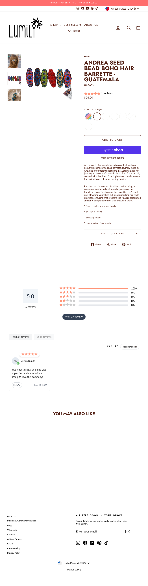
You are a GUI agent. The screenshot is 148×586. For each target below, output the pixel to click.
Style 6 (88, 126)
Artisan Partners (14, 539)
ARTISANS (74, 30)
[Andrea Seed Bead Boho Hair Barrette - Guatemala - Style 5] (34, 470)
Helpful (16, 385)
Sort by (113, 345)
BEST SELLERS (73, 24)
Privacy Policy (13, 552)
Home (87, 56)
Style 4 (123, 116)
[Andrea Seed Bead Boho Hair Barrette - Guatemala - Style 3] (25, 470)
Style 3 (114, 116)
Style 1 (97, 116)
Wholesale (12, 530)
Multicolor (88, 116)
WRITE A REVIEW (74, 316)
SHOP (54, 24)
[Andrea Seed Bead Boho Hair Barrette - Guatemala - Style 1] (15, 470)
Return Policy (13, 548)
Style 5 (131, 116)
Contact (11, 534)
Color (94, 109)
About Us (11, 516)
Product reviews (20, 336)
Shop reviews (44, 336)
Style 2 (105, 116)
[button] (112, 93)
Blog (9, 525)
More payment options (112, 157)
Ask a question (113, 233)
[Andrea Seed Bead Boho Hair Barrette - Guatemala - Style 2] (20, 470)
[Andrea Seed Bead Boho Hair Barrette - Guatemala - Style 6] (22, 474)
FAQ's (10, 543)
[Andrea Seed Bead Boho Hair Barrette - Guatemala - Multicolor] (10, 470)
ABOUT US (91, 24)
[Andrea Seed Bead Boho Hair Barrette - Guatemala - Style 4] (29, 470)
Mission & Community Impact (21, 520)
